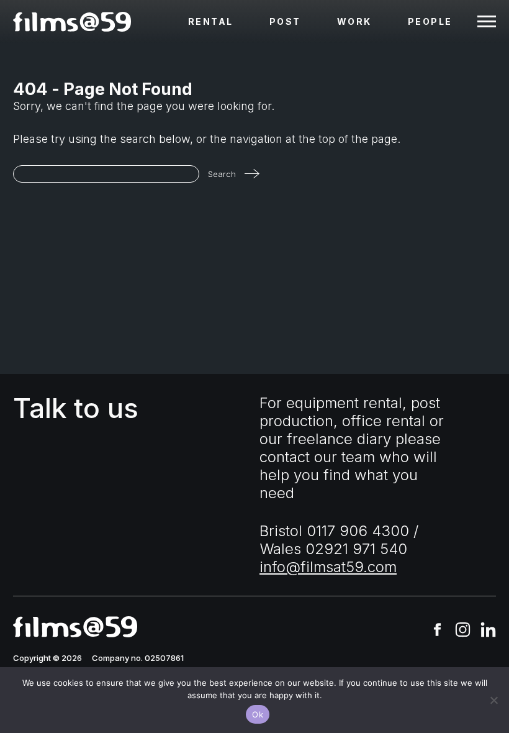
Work (354, 21)
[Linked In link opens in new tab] (488, 631)
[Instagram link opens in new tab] (463, 631)
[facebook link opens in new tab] (437, 631)
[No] (493, 700)
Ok (257, 714)
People (430, 21)
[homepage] (72, 22)
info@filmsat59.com (328, 567)
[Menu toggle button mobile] (486, 21)
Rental (210, 21)
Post (285, 21)
